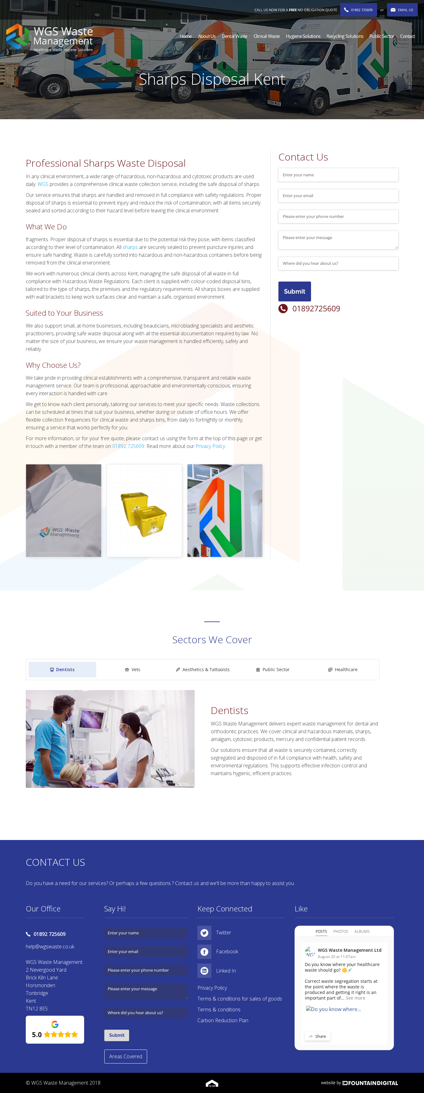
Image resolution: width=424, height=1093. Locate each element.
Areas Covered (125, 1056)
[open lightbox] (63, 510)
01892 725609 (361, 9)
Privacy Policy (210, 446)
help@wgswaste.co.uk (50, 946)
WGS (44, 184)
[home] (49, 37)
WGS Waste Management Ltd (349, 950)
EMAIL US (405, 9)
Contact (407, 36)
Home (186, 36)
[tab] (62, 669)
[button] (207, 36)
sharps (130, 247)
